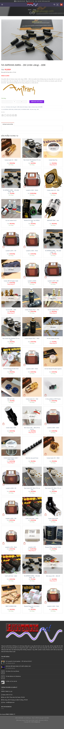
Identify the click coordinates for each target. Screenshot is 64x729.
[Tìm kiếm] (54, 4)
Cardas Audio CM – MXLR (53, 458)
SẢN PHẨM (40, 107)
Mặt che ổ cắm (10, 399)
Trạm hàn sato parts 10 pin (32, 458)
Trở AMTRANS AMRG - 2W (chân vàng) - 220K (30, 109)
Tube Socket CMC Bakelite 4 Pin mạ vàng (11, 339)
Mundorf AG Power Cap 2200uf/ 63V (32, 221)
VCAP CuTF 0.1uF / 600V (11, 576)
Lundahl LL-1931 (32, 547)
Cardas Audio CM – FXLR (53, 190)
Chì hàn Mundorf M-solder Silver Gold (11, 369)
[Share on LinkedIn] (15, 115)
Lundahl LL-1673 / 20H (53, 281)
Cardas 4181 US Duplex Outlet (11, 281)
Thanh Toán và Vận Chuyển (32, 720)
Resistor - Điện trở (28, 107)
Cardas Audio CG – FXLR (32, 399)
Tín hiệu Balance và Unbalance (13, 676)
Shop (34, 9)
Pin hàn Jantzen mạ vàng (53, 338)
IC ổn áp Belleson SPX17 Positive (53, 399)
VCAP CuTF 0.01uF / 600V (32, 518)
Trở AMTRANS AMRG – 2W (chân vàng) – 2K (53, 251)
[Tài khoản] (57, 4)
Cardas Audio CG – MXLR (11, 160)
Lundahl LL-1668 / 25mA (53, 427)
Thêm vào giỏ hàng (37, 101)
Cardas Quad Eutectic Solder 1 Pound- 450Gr (11, 458)
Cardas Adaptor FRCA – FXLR (32, 309)
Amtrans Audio (35, 107)
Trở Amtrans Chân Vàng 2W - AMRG (13, 107)
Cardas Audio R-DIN (53, 518)
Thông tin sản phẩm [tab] (8, 124)
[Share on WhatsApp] (2, 115)
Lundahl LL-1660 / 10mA (32, 250)
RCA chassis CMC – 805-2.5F (53, 576)
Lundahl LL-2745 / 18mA (11, 547)
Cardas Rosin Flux (53, 160)
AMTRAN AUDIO (17, 109)
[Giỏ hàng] (61, 4)
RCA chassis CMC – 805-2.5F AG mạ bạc (32, 428)
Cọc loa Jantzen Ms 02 (11, 220)
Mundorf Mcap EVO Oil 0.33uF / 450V (32, 607)
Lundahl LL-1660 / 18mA (53, 606)
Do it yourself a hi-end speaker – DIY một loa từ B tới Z (19, 661)
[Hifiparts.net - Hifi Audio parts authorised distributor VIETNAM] (32, 4)
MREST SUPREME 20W (11, 606)
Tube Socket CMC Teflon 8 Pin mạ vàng (32, 489)
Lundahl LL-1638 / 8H (11, 488)
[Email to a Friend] (10, 115)
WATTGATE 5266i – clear (53, 220)
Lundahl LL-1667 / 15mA (32, 368)
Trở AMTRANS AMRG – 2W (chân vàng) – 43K (32, 576)
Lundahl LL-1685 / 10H (11, 518)
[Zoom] (3, 58)
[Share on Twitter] (8, 115)
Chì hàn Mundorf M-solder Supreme (53, 368)
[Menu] (2, 4)
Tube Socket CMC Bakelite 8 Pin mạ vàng (31, 160)
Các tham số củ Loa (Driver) (12, 671)
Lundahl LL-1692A (32, 281)
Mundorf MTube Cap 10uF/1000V (53, 547)
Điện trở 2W (22, 107)
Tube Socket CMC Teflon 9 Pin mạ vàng (53, 489)
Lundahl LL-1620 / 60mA (32, 190)
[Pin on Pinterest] (13, 115)
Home (29, 9)
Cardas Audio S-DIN (11, 427)
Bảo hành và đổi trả (43, 720)
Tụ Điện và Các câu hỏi (11, 681)
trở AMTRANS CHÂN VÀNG (8, 109)
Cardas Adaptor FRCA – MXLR (32, 338)
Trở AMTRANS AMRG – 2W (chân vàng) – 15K (11, 191)
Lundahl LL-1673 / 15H (11, 250)
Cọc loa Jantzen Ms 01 (53, 309)
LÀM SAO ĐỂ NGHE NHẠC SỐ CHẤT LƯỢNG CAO (18, 666)
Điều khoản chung (20, 720)
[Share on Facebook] (5, 115)
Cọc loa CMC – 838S (11, 309)
